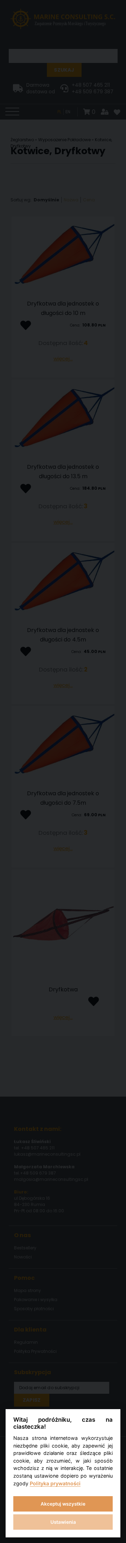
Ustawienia (63, 1522)
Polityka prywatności (55, 1483)
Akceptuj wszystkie (63, 1504)
